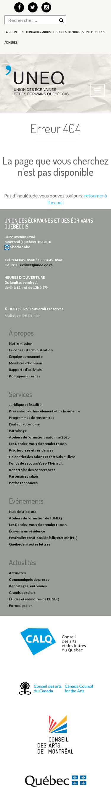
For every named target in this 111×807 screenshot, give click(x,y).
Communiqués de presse (29, 579)
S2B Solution (31, 315)
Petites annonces (23, 483)
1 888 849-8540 (50, 260)
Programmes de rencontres (31, 417)
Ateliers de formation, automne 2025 (39, 437)
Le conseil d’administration (31, 350)
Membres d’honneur (25, 363)
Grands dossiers (22, 592)
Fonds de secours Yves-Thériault (36, 463)
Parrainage (18, 430)
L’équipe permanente (26, 356)
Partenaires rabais (23, 476)
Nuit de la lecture (22, 511)
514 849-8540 (23, 260)
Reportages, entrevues (28, 586)
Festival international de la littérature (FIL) (43, 537)
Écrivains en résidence (27, 531)
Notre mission (20, 343)
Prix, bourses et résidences (31, 450)
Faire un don (14, 32)
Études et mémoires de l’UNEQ (34, 599)
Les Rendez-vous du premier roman (38, 443)
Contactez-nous (38, 32)
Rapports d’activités (25, 369)
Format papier (20, 605)
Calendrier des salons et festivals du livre (42, 456)
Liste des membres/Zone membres (79, 32)
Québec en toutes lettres (29, 544)
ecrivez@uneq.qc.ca (36, 265)
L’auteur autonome (24, 424)
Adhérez (10, 42)
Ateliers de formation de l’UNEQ (35, 518)
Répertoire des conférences (32, 470)
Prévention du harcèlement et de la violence (44, 411)
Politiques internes (24, 376)
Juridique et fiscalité (25, 404)
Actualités (17, 573)
